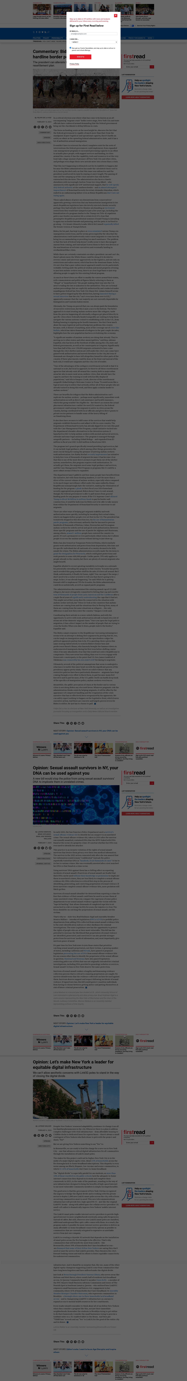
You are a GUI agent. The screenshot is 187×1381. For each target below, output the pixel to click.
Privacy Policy (74, 64)
